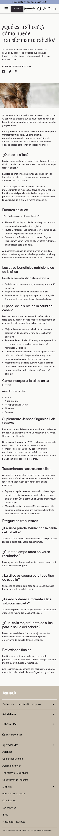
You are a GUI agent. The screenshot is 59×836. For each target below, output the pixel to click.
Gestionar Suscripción (13, 793)
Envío (5, 814)
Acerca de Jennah (11, 765)
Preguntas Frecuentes (13, 821)
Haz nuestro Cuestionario (15, 772)
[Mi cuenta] (44, 9)
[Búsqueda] (49, 9)
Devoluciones (9, 807)
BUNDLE (17, 8)
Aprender (7, 751)
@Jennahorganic (14, 734)
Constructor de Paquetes (15, 779)
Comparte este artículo (16, 67)
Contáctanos (9, 800)
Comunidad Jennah (12, 758)
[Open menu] (6, 8)
